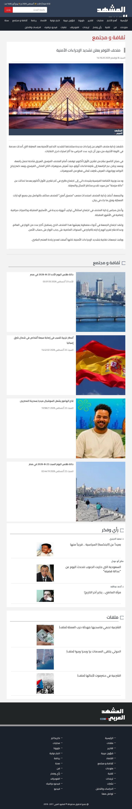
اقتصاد (43, 20)
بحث (8, 10)
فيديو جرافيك (50, 27)
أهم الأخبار (112, 20)
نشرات (64, 27)
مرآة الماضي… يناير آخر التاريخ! (102, 592)
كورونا (81, 20)
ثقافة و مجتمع (20, 20)
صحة (6, 20)
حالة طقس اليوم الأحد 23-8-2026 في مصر (51, 274)
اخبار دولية (55, 20)
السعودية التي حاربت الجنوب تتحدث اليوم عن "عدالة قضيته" (93, 569)
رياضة (34, 20)
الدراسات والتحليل (33, 27)
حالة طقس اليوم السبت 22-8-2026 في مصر (51, 464)
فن (115, 27)
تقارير (90, 20)
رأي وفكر (97, 27)
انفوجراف (74, 27)
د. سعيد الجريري (116, 539)
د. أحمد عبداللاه (117, 587)
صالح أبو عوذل (117, 561)
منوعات (124, 27)
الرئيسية (124, 20)
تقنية (107, 27)
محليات (100, 20)
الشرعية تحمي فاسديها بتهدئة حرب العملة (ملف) (90, 627)
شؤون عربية (69, 20)
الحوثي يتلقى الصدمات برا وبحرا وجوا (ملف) (94, 651)
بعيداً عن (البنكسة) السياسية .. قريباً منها (95, 544)
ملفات (112, 617)
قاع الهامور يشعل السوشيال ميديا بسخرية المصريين (46, 401)
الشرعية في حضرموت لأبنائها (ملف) (99, 675)
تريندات (85, 27)
